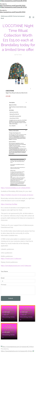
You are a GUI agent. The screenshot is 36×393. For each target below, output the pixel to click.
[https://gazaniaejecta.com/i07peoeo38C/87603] (18, 1)
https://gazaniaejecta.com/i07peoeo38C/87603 (12, 5)
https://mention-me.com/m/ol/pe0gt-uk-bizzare (17, 195)
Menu (33, 17)
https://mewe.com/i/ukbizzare (11, 258)
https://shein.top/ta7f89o (9, 204)
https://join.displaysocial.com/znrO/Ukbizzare (16, 265)
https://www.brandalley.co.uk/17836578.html (15, 188)
